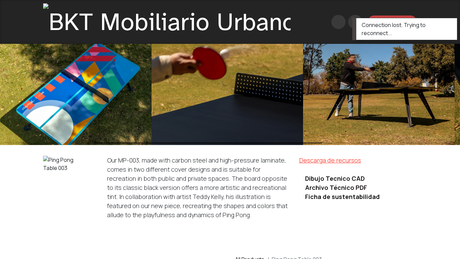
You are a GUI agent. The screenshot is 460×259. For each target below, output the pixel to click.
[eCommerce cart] (338, 22)
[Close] (447, 24)
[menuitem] (318, 22)
